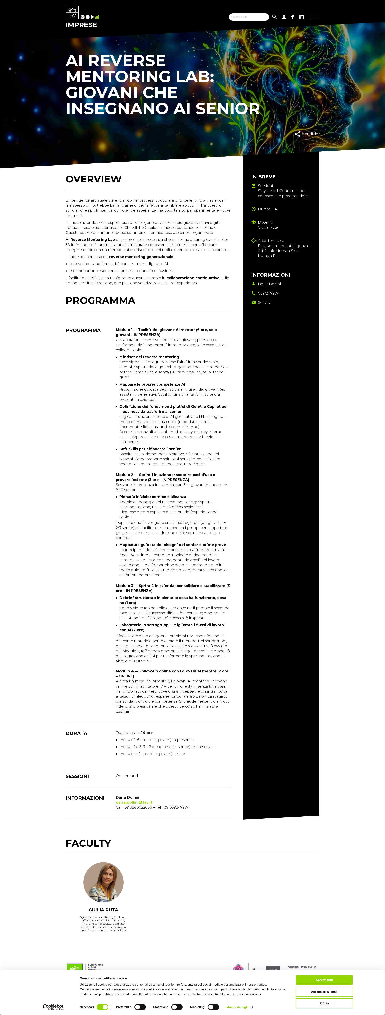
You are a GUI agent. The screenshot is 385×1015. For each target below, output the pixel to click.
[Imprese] (97, 17)
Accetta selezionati (324, 991)
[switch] (140, 1007)
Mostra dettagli (237, 1007)
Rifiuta (324, 1003)
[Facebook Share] (302, 142)
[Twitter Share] (311, 142)
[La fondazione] (83, 17)
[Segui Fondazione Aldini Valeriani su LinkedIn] (301, 17)
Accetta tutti (324, 980)
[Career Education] (93, 17)
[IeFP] (88, 17)
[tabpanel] (103, 898)
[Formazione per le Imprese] (72, 13)
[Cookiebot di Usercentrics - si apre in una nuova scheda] (53, 1007)
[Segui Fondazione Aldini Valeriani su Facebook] (292, 17)
